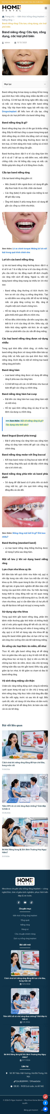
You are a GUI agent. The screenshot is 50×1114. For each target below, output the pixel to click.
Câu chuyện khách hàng (25, 934)
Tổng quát (25, 920)
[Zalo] (45, 1109)
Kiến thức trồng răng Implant (31, 17)
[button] (45, 84)
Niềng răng (7, 20)
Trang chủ (9, 17)
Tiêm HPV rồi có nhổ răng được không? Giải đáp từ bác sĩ (25, 1018)
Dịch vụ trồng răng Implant (25, 938)
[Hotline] (45, 1096)
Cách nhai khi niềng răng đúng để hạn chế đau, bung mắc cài (25, 979)
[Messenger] (45, 1102)
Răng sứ (25, 929)
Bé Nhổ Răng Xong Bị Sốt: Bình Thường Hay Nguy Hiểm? (25, 1056)
